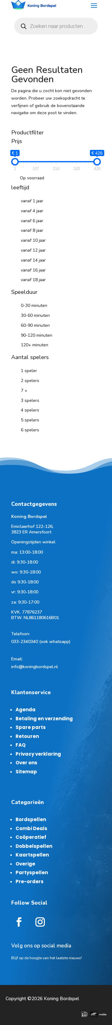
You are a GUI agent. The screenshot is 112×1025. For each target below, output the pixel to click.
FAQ (21, 745)
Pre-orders (30, 881)
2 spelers (30, 381)
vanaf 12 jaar (33, 250)
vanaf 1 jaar (32, 201)
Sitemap (26, 771)
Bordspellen (31, 819)
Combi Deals (31, 828)
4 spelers (30, 410)
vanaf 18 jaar (33, 280)
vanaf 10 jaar (33, 240)
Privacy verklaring (38, 754)
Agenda (25, 709)
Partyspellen (32, 872)
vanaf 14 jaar (33, 260)
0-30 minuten (34, 305)
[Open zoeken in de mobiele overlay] (56, 26)
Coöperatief (31, 837)
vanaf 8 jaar (32, 230)
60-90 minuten (35, 325)
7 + (24, 390)
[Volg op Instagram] (40, 922)
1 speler (29, 371)
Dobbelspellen (34, 846)
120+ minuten (34, 345)
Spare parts (31, 727)
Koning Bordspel (61, 999)
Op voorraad (32, 178)
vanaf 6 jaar (32, 221)
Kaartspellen (32, 855)
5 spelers (30, 420)
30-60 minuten (35, 315)
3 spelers (30, 400)
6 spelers (30, 430)
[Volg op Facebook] (19, 922)
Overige (25, 864)
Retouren (27, 736)
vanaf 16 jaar (33, 270)
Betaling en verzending (44, 718)
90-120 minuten (36, 335)
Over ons (26, 762)
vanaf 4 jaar (32, 211)
